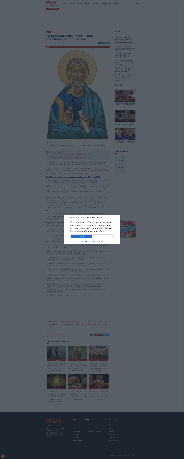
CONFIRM (81, 236)
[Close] (117, 217)
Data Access (92, 241)
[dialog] (92, 229)
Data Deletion (84, 241)
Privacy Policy (100, 241)
